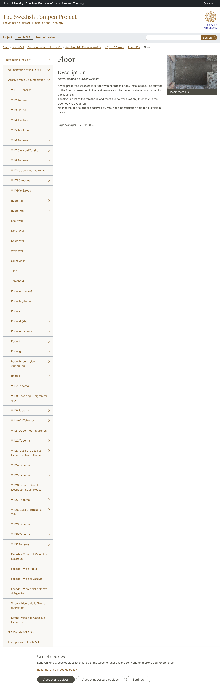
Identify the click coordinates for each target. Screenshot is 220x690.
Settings (138, 679)
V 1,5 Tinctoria (20, 130)
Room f (15, 341)
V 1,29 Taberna (20, 524)
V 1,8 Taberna (19, 160)
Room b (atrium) (21, 301)
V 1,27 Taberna (20, 499)
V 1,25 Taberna (20, 475)
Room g (16, 351)
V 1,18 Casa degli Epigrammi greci (29, 398)
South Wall (18, 240)
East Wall (17, 220)
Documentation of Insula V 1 (45, 47)
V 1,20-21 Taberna (22, 420)
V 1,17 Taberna (20, 386)
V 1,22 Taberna (20, 440)
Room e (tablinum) (23, 331)
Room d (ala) (19, 321)
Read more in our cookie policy (57, 669)
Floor (15, 271)
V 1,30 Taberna (20, 534)
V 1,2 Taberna (19, 100)
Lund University (13, 3)
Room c (16, 311)
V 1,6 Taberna (19, 140)
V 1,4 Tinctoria (20, 120)
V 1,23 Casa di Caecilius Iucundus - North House (26, 453)
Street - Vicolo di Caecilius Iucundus (28, 620)
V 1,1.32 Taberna (21, 90)
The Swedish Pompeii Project (40, 16)
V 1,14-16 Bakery (114, 47)
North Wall (17, 230)
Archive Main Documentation (83, 47)
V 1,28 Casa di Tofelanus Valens (26, 512)
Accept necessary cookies (100, 679)
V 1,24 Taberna (20, 465)
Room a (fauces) (21, 291)
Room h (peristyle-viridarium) (23, 364)
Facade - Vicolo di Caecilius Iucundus (29, 556)
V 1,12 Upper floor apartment (29, 170)
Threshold (17, 281)
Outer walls (18, 261)
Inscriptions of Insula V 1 (23, 642)
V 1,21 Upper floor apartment (29, 430)
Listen (210, 3)
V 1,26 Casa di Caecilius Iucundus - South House (26, 487)
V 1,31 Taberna (20, 544)
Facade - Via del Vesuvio (27, 579)
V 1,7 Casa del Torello (24, 150)
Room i (15, 376)
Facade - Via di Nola (24, 568)
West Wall (17, 251)
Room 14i (17, 200)
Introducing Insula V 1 (19, 59)
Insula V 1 (18, 47)
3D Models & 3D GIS (21, 632)
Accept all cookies (56, 679)
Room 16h (134, 47)
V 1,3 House (18, 110)
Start (6, 47)
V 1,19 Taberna (20, 410)
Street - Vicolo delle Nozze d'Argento (28, 606)
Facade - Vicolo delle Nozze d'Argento (29, 591)
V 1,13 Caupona (20, 180)
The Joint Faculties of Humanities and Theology (55, 3)
